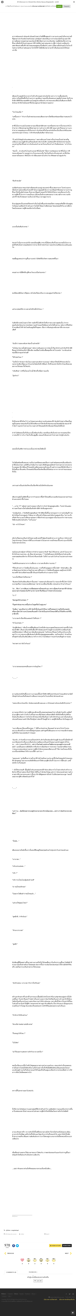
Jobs (9, 1296)
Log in (39, 1281)
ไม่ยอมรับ (66, 6)
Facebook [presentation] (33, 1272)
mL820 (57, 2)
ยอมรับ (59, 6)
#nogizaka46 (15, 1230)
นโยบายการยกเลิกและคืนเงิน (67, 1299)
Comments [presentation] (11, 1272)
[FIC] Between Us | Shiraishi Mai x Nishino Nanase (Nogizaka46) (35, 2)
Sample (21, 1294)
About (33, 1294)
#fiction (8, 1230)
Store (13, 2)
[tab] (11, 1272)
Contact (4, 1296)
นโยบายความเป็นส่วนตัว (38, 6)
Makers (6, 2)
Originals (10, 1294)
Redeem (27, 1294)
